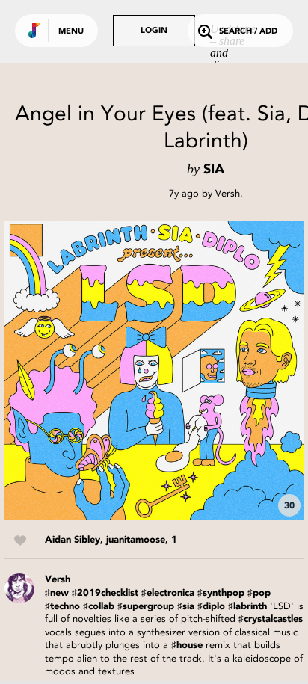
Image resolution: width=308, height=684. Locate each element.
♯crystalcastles (270, 619)
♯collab (98, 606)
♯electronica (167, 593)
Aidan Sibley (72, 540)
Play (154, 370)
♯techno (62, 606)
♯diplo (211, 606)
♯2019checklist (105, 593)
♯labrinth (247, 606)
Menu (71, 32)
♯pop (259, 593)
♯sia (185, 606)
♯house (187, 645)
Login (154, 31)
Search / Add (248, 32)
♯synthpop (220, 593)
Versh (227, 193)
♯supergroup (145, 606)
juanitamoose (135, 540)
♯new (57, 593)
